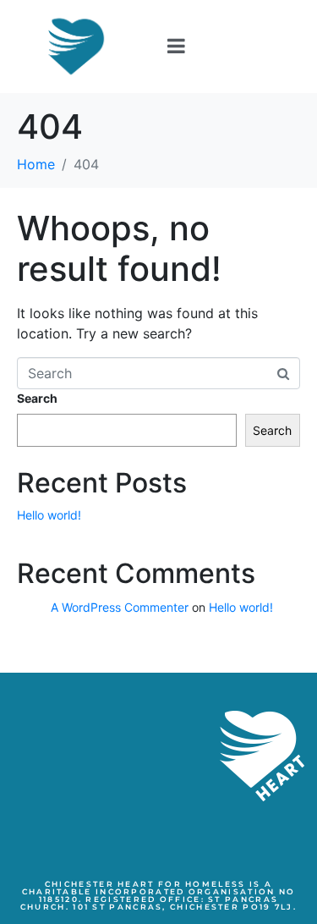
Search (37, 398)
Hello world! (49, 515)
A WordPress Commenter (120, 607)
